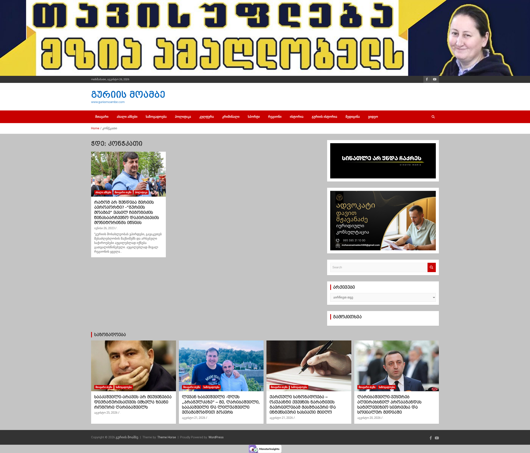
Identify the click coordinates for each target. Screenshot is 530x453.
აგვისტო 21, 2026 (193, 417)
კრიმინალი (231, 117)
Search (432, 267)
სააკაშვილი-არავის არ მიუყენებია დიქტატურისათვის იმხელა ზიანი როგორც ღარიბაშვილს (133, 402)
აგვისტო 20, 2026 (369, 417)
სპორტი (254, 117)
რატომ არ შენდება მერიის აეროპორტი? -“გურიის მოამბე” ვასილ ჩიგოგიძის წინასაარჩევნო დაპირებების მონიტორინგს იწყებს (126, 212)
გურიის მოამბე (128, 94)
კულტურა (206, 117)
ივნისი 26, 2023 (104, 228)
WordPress (216, 437)
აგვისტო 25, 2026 (106, 412)
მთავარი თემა (123, 192)
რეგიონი (275, 117)
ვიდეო (373, 117)
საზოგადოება (156, 117)
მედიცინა (353, 117)
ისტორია (297, 117)
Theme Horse (166, 437)
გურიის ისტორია (324, 117)
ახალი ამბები (127, 117)
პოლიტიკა (183, 117)
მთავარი (101, 117)
